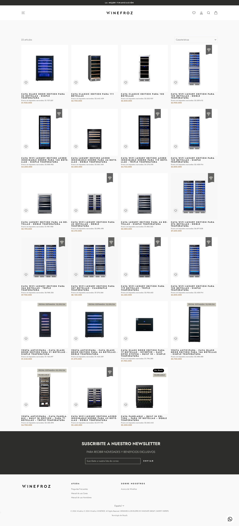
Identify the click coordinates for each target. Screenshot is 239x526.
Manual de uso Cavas (79, 493)
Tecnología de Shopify (119, 515)
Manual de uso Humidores (81, 497)
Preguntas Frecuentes (79, 489)
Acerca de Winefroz (129, 489)
